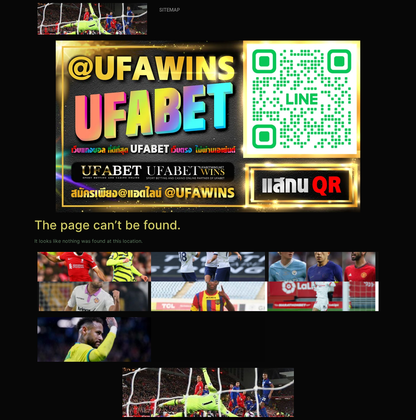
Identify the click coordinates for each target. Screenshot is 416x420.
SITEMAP (169, 10)
